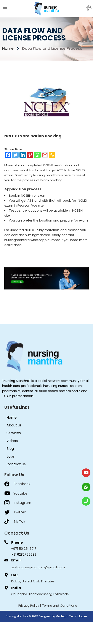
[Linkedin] (22, 155)
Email (16, 560)
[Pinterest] (30, 155)
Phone (17, 542)
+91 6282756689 (23, 554)
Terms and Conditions (59, 605)
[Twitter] (15, 155)
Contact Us (16, 464)
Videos (12, 440)
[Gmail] (45, 155)
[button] (90, 6)
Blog (10, 448)
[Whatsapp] (37, 155)
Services (13, 433)
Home (11, 417)
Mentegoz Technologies (71, 616)
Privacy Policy (28, 605)
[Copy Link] (52, 155)
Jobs (10, 456)
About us (13, 425)
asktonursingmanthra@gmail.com (38, 567)
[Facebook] (8, 155)
